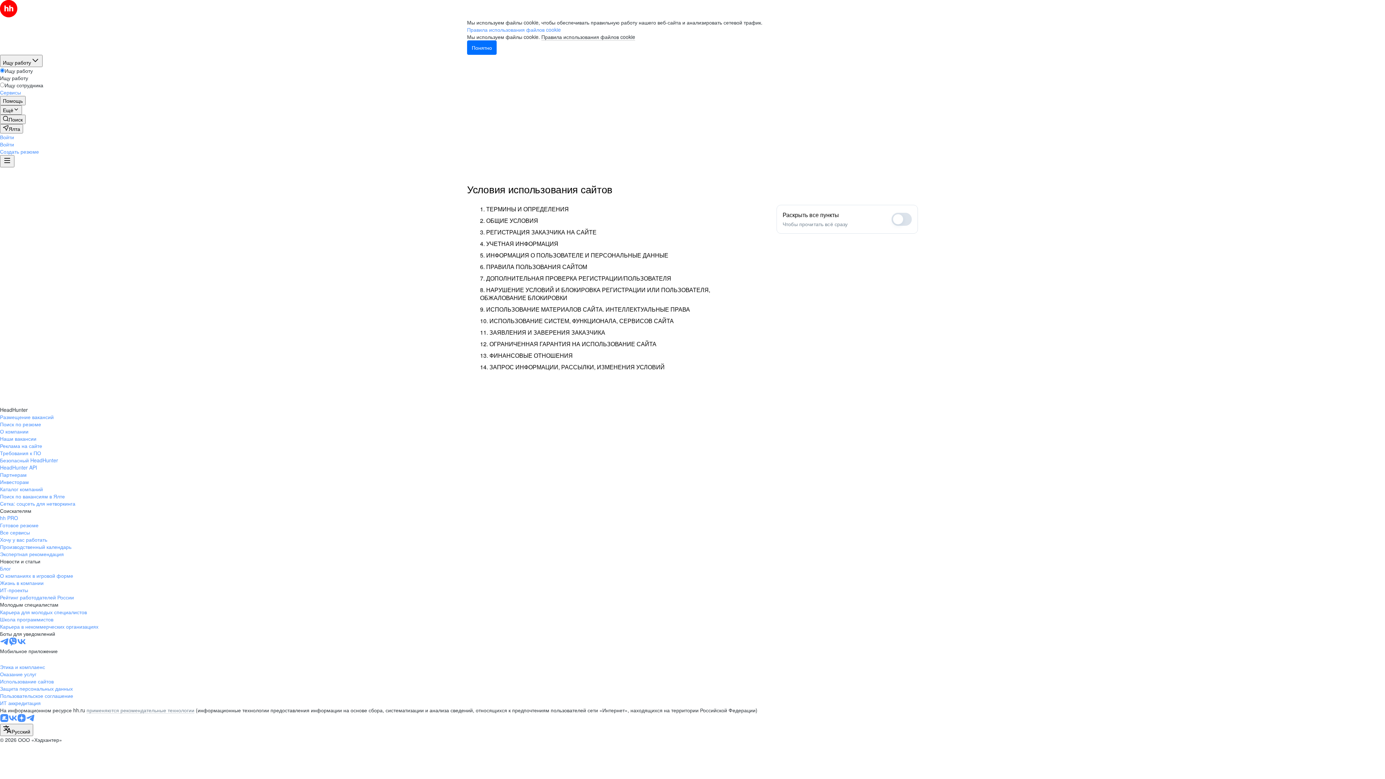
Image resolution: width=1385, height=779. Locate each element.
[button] (7, 137)
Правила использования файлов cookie (588, 36)
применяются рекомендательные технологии (140, 710)
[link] (13, 119)
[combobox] (16, 730)
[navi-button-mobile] (7, 161)
